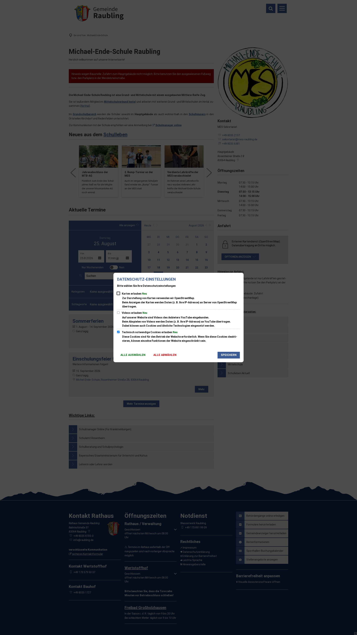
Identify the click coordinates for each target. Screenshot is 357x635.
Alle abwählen (164, 355)
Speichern (229, 355)
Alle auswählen (132, 355)
